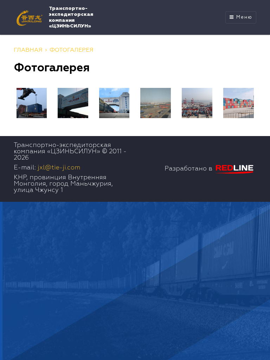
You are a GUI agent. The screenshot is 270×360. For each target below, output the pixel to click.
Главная (28, 50)
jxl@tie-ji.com (59, 168)
